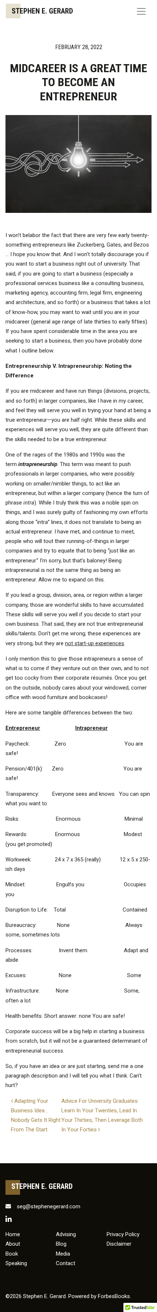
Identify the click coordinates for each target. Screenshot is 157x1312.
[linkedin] (8, 1219)
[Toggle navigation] (141, 11)
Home (12, 1234)
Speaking (16, 1263)
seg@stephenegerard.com (47, 1206)
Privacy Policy (123, 1234)
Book (11, 1253)
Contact (65, 1263)
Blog (61, 1244)
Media (63, 1253)
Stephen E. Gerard (42, 11)
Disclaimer (119, 1244)
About (12, 1244)
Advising (66, 1234)
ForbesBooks (114, 1296)
